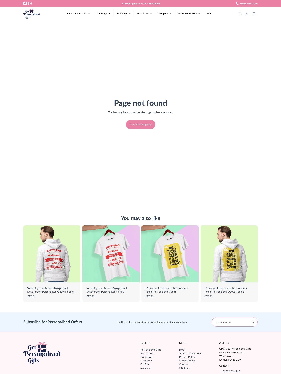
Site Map (184, 367)
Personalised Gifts (150, 349)
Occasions (146, 360)
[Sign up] (253, 322)
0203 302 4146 (249, 3)
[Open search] (240, 13)
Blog (181, 349)
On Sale (144, 364)
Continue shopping (140, 124)
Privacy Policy (187, 356)
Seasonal (145, 367)
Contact (183, 364)
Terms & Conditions (190, 353)
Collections (146, 356)
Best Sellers (147, 353)
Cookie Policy (187, 360)
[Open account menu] (246, 13)
